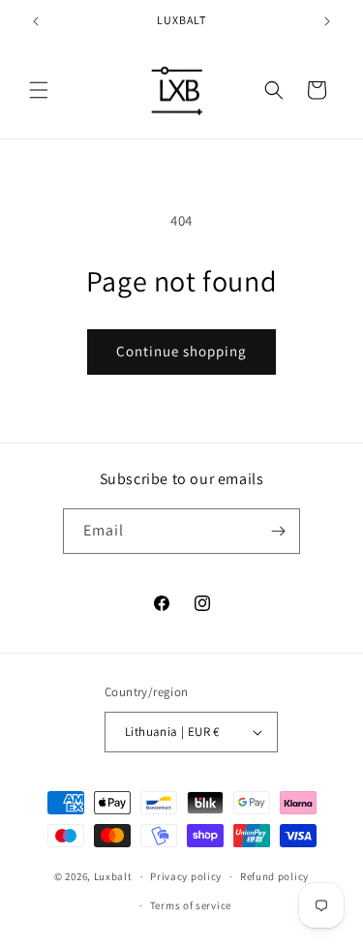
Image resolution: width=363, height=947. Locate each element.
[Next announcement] (327, 21)
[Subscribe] (278, 531)
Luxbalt (113, 876)
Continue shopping (181, 351)
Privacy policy (186, 876)
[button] (38, 90)
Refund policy (274, 876)
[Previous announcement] (36, 21)
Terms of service (190, 905)
